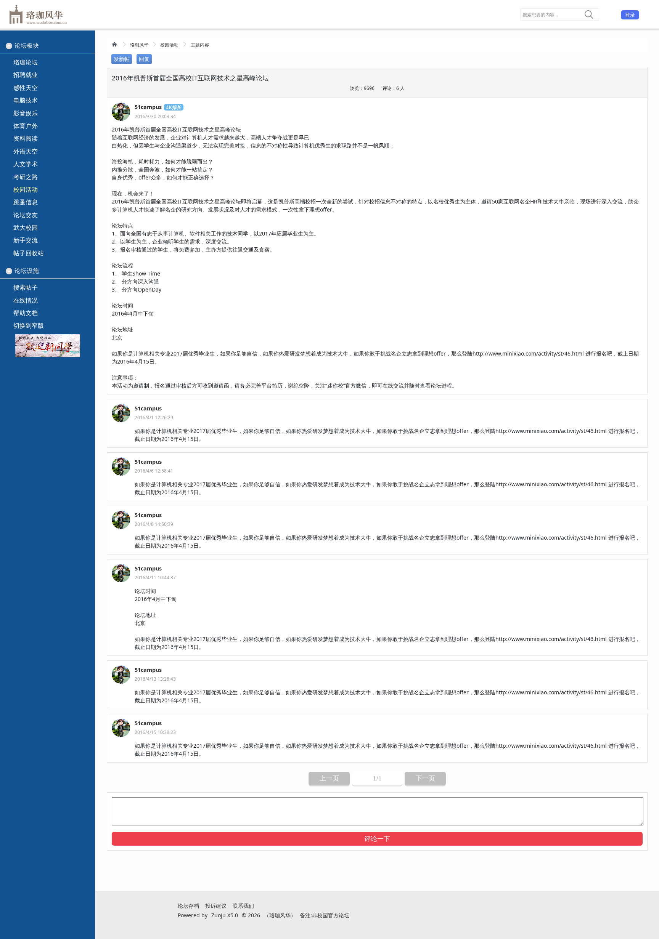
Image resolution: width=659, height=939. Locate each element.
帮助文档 (25, 313)
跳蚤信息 (25, 202)
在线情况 (25, 300)
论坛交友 (25, 215)
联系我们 (243, 905)
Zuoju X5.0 (224, 915)
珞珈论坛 (25, 62)
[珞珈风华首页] (115, 44)
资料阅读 (25, 138)
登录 (630, 14)
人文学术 (25, 164)
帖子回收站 (28, 253)
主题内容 (200, 45)
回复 (144, 58)
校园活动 (169, 45)
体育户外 (25, 126)
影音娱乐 (25, 113)
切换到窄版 (28, 325)
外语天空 (25, 151)
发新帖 (122, 58)
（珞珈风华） (280, 915)
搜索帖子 (25, 287)
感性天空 (25, 87)
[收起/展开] (9, 46)
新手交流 (25, 240)
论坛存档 (188, 905)
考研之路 (25, 177)
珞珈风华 (139, 45)
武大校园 (25, 227)
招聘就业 (25, 75)
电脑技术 (25, 100)
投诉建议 (216, 905)
